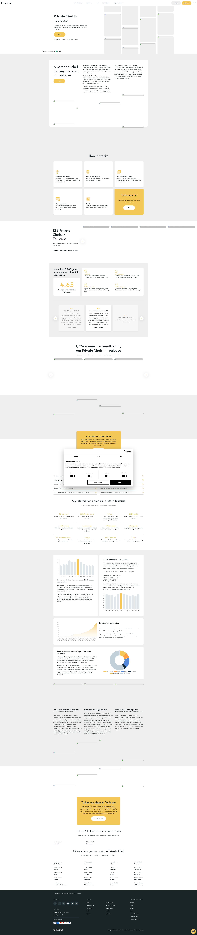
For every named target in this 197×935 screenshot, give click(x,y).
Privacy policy (109, 908)
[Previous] (83, 241)
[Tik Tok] (72, 903)
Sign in (88, 914)
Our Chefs (89, 3)
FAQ (87, 911)
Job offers (89, 908)
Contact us (109, 914)
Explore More (118, 3)
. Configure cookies (139, 930)
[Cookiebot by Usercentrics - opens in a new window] (124, 451)
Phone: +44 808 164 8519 (61, 912)
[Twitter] (63, 903)
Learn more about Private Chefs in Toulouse (65, 250)
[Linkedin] (68, 903)
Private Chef (109, 903)
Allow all (120, 482)
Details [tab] (98, 456)
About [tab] (121, 456)
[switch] (90, 476)
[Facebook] (55, 903)
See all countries (134, 919)
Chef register (106, 3)
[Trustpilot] (52, 51)
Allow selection (98, 482)
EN (193, 3)
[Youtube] (76, 903)
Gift (97, 3)
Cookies (108, 911)
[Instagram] (59, 903)
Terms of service (110, 905)
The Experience (78, 3)
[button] (83, 242)
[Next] (142, 318)
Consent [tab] (75, 456)
